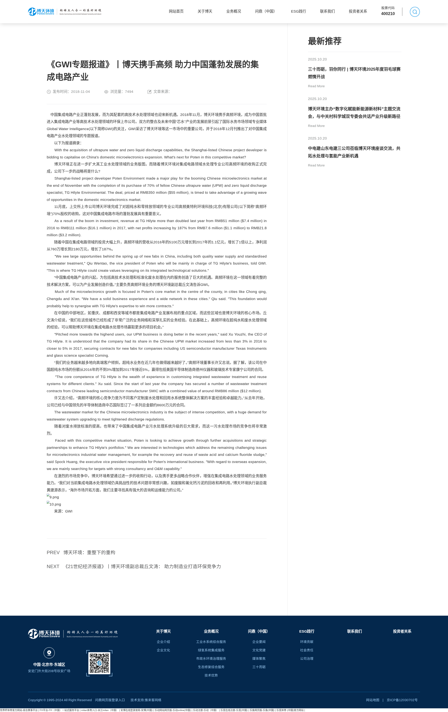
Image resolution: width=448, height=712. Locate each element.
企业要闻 (259, 642)
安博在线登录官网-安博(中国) (137, 710)
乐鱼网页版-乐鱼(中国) (262, 710)
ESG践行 (298, 11)
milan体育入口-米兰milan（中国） (99, 710)
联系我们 (327, 11)
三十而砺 (259, 667)
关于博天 (205, 11)
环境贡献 (306, 642)
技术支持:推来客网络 (146, 700)
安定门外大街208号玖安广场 (49, 671)
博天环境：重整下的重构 (81, 552)
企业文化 (163, 650)
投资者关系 (358, 11)
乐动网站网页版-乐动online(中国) (173, 710)
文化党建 (259, 650)
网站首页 (176, 11)
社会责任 (306, 650)
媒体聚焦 (259, 658)
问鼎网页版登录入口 (110, 700)
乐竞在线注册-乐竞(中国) (234, 710)
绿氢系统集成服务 (211, 650)
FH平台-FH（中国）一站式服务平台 (59, 710)
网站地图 (372, 700)
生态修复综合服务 (211, 667)
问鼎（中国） (266, 11)
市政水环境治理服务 (211, 658)
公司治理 (306, 658)
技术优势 (211, 675)
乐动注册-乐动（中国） (205, 710)
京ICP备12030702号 (402, 700)
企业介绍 (163, 642)
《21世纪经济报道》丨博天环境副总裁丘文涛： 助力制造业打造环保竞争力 (134, 566)
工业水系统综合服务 (211, 642)
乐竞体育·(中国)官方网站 (290, 710)
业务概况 (233, 11)
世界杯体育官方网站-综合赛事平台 (19, 710)
